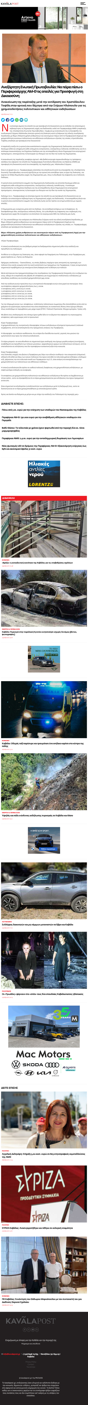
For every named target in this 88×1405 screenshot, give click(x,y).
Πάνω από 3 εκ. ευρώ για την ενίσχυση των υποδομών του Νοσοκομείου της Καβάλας (44, 410)
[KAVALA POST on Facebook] (24, 1330)
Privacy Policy (30, 1362)
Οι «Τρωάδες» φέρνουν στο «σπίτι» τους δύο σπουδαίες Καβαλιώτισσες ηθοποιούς (42, 994)
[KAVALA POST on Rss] (37, 1330)
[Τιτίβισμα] (3, 120)
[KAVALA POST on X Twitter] (28, 1330)
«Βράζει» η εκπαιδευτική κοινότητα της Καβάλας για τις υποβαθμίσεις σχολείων (37, 563)
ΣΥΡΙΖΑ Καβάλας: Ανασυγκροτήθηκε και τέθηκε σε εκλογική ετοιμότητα (37, 1228)
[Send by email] (21, 120)
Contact (31, 1365)
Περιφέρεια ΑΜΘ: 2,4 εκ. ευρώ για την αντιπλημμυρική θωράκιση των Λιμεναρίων (43, 438)
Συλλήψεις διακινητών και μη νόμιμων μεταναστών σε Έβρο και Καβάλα (37, 925)
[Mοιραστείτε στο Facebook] (7, 120)
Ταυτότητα (31, 1367)
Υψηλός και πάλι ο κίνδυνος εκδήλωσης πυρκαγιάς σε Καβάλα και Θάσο (37, 816)
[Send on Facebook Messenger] (12, 120)
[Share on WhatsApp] (17, 120)
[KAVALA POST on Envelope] (33, 1330)
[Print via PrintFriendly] (26, 120)
